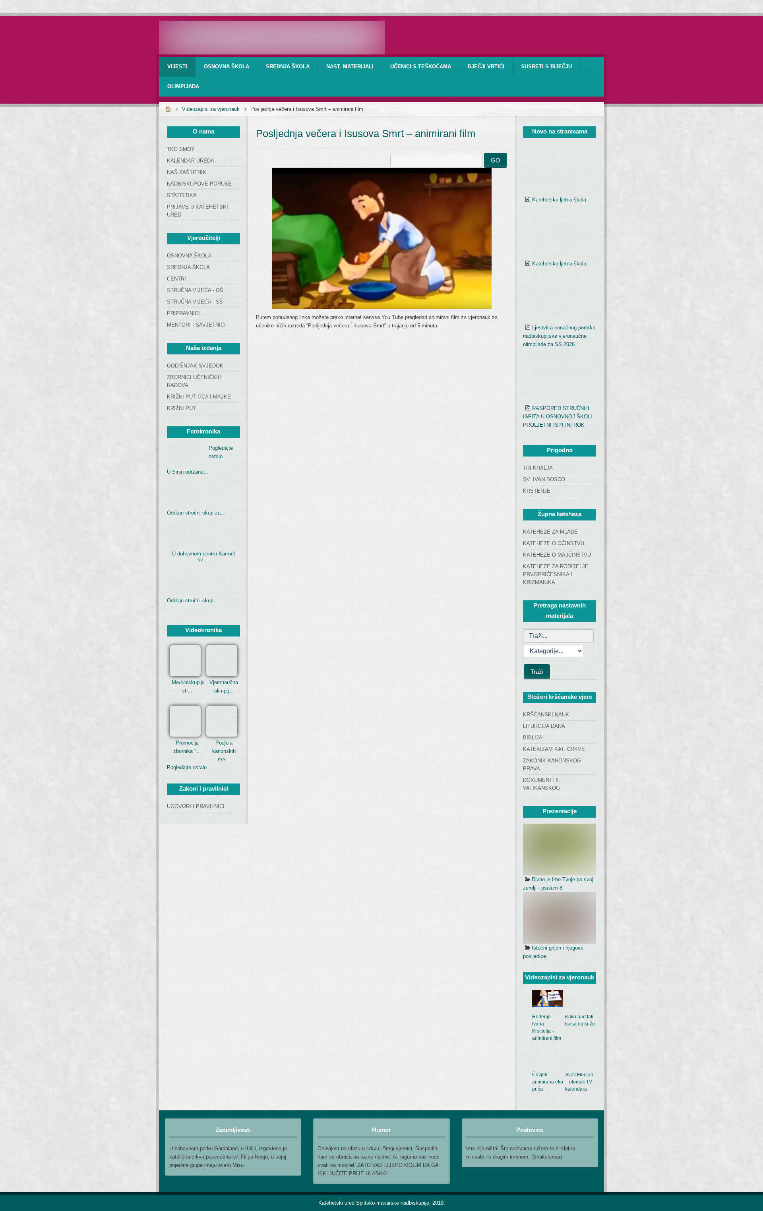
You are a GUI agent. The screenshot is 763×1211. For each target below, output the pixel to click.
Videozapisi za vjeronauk (211, 109)
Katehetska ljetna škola (559, 200)
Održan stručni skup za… (196, 513)
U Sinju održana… (188, 472)
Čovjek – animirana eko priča (547, 1082)
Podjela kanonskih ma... (224, 751)
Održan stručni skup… (193, 601)
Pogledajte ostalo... (189, 767)
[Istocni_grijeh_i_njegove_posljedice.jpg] (559, 918)
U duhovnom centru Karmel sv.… (203, 557)
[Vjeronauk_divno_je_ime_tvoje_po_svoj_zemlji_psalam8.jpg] (559, 849)
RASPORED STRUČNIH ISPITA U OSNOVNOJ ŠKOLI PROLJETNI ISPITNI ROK (557, 416)
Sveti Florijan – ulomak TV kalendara (579, 1082)
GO (495, 160)
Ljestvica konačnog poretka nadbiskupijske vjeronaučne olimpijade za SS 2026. (559, 336)
